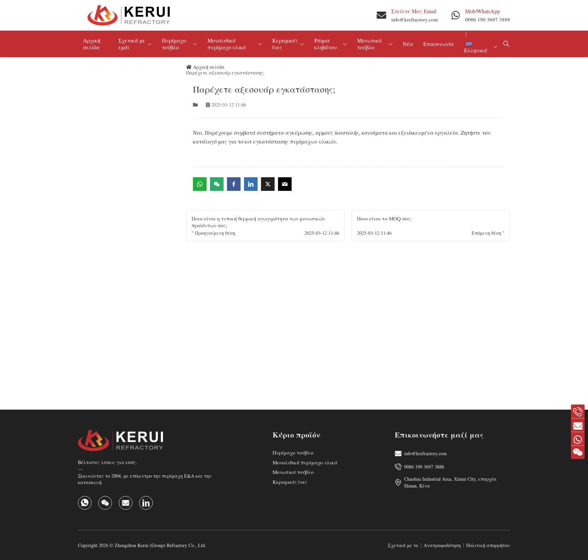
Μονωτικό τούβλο (369, 44)
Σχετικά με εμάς (131, 44)
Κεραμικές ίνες (285, 44)
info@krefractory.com (414, 19)
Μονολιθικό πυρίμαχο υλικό (227, 44)
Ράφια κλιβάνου (325, 44)
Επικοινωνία (438, 43)
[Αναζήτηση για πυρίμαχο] (506, 44)
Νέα (408, 43)
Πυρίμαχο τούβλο (174, 44)
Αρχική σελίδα (91, 44)
